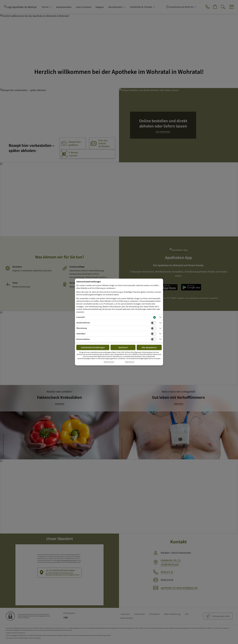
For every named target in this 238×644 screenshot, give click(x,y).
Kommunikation (83, 339)
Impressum (129, 362)
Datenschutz (109, 362)
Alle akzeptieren (149, 347)
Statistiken (80, 333)
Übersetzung (81, 328)
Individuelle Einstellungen (93, 347)
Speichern (123, 347)
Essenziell (80, 317)
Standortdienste (83, 322)
